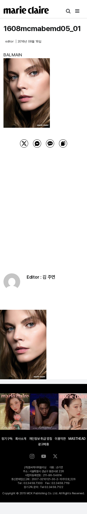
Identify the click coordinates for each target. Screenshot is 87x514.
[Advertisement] (43, 204)
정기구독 (6, 439)
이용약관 (60, 439)
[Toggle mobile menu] (77, 11)
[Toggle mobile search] (68, 11)
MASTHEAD (76, 439)
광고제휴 (43, 444)
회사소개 (20, 439)
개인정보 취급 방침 (40, 439)
